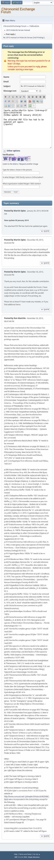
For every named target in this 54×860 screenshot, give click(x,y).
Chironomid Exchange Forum (18, 10)
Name (6, 77)
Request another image (28, 164)
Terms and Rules (25, 854)
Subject (7, 86)
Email (6, 81)
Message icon (9, 91)
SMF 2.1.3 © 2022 (20, 857)
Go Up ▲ (36, 854)
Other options (13, 150)
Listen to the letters (10, 164)
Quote (46, 231)
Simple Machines (34, 857)
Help (15, 854)
